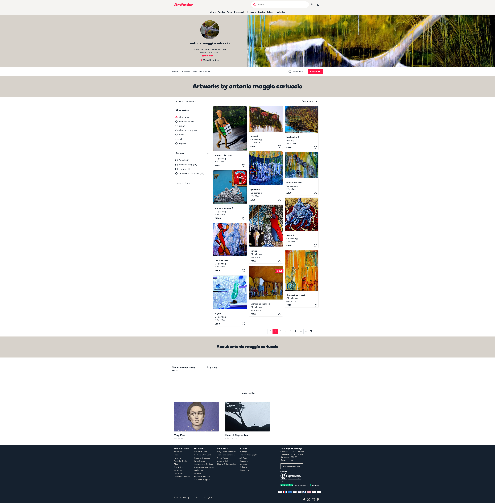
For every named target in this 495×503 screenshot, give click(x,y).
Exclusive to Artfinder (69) (191, 173)
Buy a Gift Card (200, 452)
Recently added (186, 121)
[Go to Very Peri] (196, 421)
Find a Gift (198, 470)
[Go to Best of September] (247, 421)
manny (182, 126)
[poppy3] (265, 127)
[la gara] (230, 301)
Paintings (243, 452)
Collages (243, 467)
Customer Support (202, 480)
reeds (181, 134)
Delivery (197, 473)
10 (311, 331)
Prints (229, 12)
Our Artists (178, 467)
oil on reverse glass (188, 130)
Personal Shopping (202, 458)
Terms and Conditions (226, 455)
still (180, 139)
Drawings (243, 464)
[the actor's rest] (301, 173)
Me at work (204, 71)
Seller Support (223, 458)
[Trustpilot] (299, 485)
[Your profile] (312, 4)
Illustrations (244, 470)
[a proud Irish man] (230, 137)
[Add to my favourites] (243, 165)
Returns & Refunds (202, 476)
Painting (221, 12)
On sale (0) (184, 160)
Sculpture (251, 12)
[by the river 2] (301, 128)
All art (213, 12)
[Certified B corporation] (290, 476)
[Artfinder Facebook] (304, 499)
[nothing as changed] (265, 291)
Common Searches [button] (182, 476)
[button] (192, 110)
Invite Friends (199, 461)
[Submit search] (254, 4)
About (195, 71)
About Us (178, 452)
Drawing (261, 12)
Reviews (186, 71)
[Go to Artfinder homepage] (183, 4)
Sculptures (244, 461)
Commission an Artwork (204, 467)
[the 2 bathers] (230, 248)
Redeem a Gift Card (202, 455)
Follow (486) (298, 71)
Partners (177, 458)
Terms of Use (195, 498)
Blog (176, 464)
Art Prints (243, 458)
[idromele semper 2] (230, 195)
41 (218, 52)
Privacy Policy (209, 498)
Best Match (307, 101)
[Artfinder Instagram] (313, 499)
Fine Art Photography (248, 455)
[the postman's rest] (301, 278)
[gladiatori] (265, 176)
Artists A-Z (178, 470)
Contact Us (178, 473)
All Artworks (184, 117)
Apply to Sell (222, 461)
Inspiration (280, 12)
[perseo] (265, 234)
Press (176, 455)
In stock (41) (184, 169)
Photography (239, 12)
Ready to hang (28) (188, 164)
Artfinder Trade (180, 461)
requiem (182, 143)
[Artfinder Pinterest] (318, 499)
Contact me (315, 71)
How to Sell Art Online (226, 464)
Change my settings (291, 466)
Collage (270, 12)
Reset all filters (183, 183)
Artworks (176, 71)
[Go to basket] (318, 4)
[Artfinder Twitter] (308, 499)
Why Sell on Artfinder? (226, 452)
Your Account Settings (203, 464)
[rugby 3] (301, 223)
